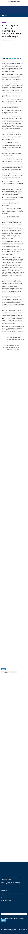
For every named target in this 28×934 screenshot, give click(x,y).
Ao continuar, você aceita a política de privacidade (13, 918)
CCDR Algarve (9, 40)
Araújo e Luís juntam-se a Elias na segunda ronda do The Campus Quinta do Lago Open (11, 347)
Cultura (4, 22)
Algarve (4, 40)
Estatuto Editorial (5, 895)
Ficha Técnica (4, 897)
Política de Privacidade (6, 900)
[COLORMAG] (11, 868)
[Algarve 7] (2, 15)
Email (2, 912)
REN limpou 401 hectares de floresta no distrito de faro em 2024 (15, 339)
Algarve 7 (13, 39)
